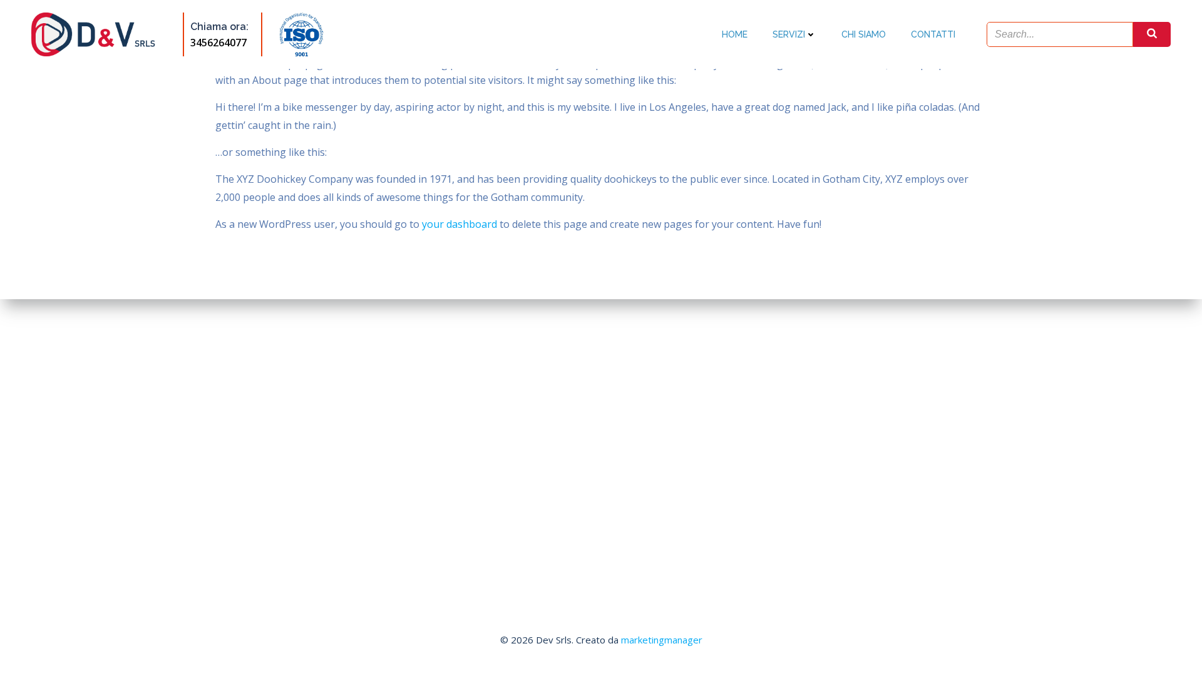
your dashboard (459, 224)
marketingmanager (661, 639)
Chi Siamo (863, 34)
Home (734, 34)
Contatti (933, 34)
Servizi (789, 34)
